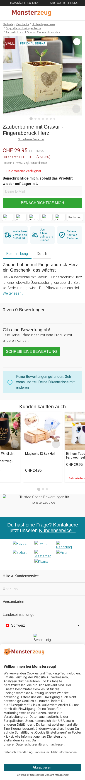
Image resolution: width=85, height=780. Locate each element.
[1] (31, 118)
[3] (39, 119)
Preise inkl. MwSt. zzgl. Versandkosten (25, 162)
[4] (43, 119)
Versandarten (13, 602)
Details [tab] (42, 254)
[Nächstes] (77, 78)
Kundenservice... (57, 530)
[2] (35, 119)
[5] (47, 119)
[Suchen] (57, 13)
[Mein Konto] (76, 13)
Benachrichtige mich (42, 203)
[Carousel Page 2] (43, 489)
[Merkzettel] (66, 13)
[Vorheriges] (7, 78)
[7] (54, 119)
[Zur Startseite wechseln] (31, 13)
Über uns (10, 589)
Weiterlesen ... (13, 293)
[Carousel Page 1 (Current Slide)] (38, 489)
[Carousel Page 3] (47, 489)
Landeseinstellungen (19, 614)
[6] (51, 119)
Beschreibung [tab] (17, 254)
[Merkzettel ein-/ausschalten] (76, 109)
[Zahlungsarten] (42, 554)
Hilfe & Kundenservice (21, 576)
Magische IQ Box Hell (40, 453)
